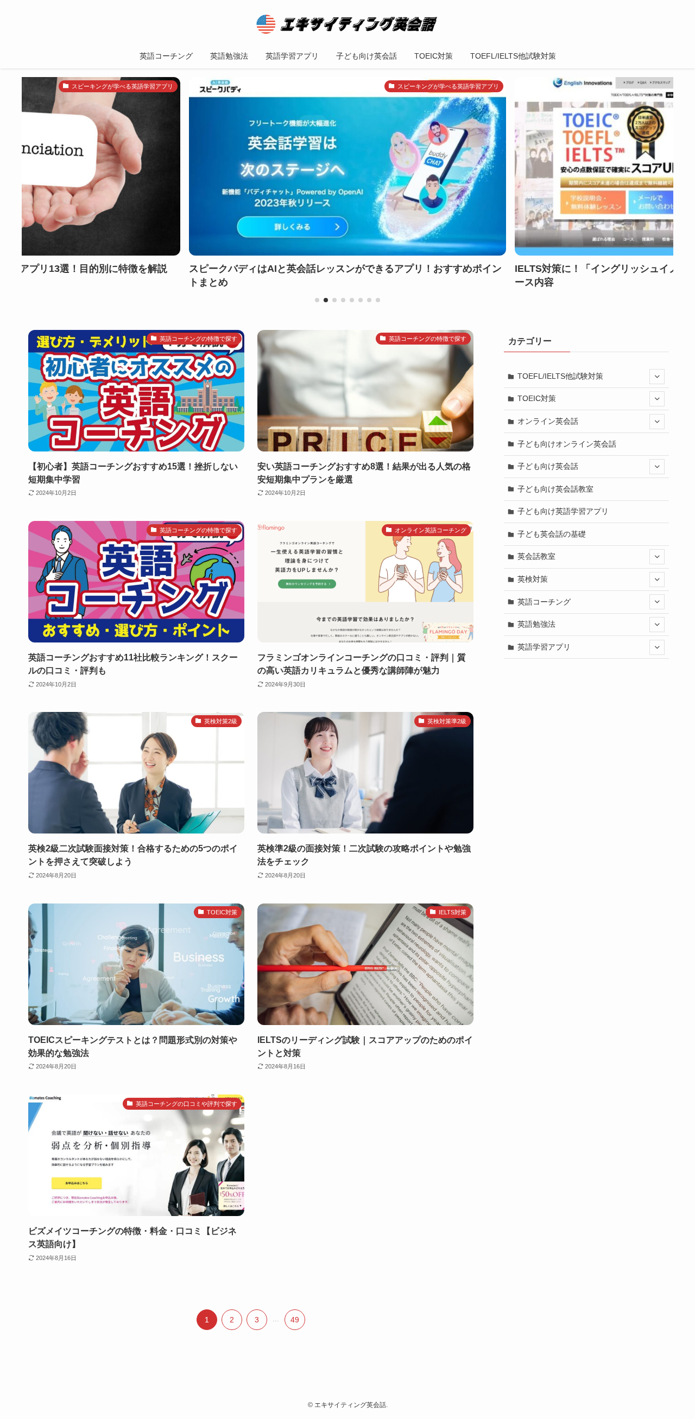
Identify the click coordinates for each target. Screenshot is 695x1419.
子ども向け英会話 (547, 466)
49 (294, 1319)
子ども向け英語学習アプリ (563, 511)
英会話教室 (536, 556)
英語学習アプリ (544, 646)
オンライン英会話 (547, 421)
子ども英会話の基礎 (551, 534)
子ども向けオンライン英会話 (566, 444)
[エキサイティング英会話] (347, 24)
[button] (317, 300)
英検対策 (532, 579)
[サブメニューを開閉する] (657, 376)
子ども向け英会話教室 (555, 489)
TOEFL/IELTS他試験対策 (560, 376)
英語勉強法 (536, 624)
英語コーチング (544, 601)
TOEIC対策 (536, 398)
